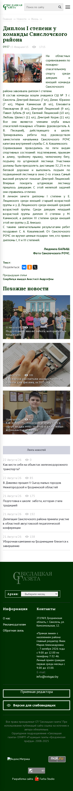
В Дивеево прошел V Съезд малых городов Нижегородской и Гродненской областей (32, 485)
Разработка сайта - (23, 779)
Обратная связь (13, 630)
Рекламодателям (14, 624)
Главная (7, 19)
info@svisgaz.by (47, 676)
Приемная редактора (36, 691)
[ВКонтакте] (24, 267)
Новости (21, 19)
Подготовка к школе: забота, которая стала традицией (36, 332)
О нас (6, 618)
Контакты (46, 609)
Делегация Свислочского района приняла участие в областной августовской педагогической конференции (36, 523)
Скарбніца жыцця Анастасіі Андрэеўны (28, 279)
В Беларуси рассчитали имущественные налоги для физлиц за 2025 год (34, 380)
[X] (35, 267)
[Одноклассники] (29, 267)
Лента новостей (36, 450)
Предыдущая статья (15, 275)
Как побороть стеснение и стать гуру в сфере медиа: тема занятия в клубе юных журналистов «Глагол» (34, 426)
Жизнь (34, 19)
